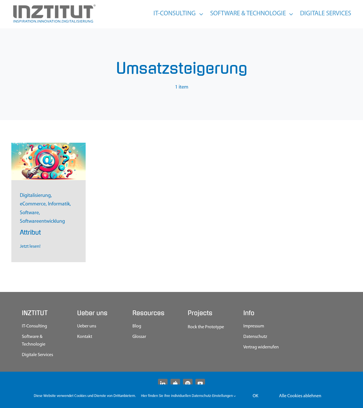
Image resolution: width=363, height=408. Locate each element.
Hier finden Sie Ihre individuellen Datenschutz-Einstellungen (187, 396)
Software (29, 213)
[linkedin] (163, 383)
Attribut (30, 232)
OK (255, 396)
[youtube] (200, 383)
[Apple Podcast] (175, 383)
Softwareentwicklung (42, 221)
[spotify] (188, 383)
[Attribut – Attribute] (48, 145)
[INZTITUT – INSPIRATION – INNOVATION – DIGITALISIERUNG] (53, 5)
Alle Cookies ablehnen (300, 396)
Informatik (59, 204)
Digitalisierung (35, 195)
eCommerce (33, 204)
